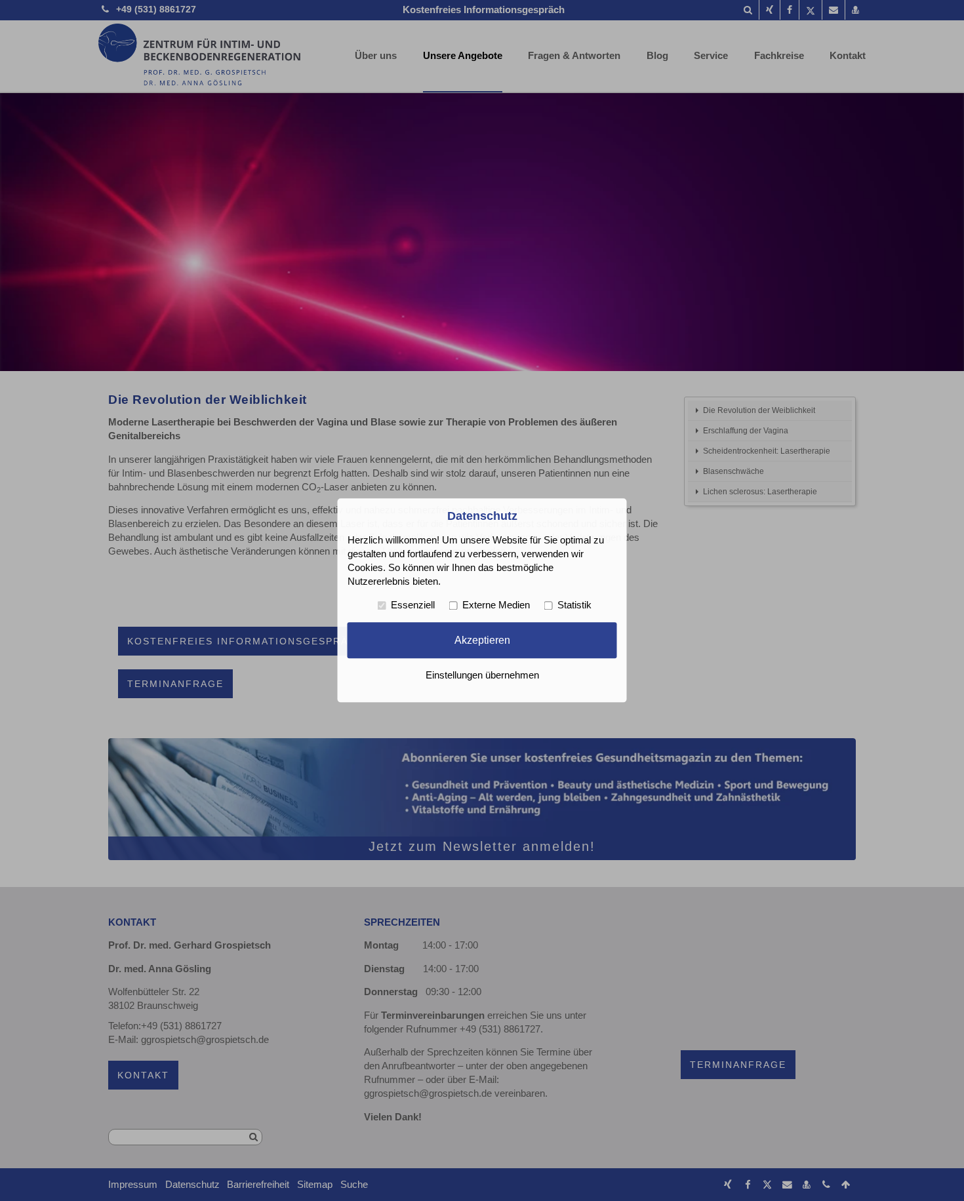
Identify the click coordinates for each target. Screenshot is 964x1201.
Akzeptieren (482, 640)
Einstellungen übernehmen (482, 676)
